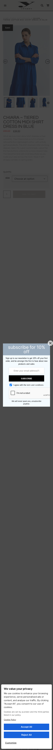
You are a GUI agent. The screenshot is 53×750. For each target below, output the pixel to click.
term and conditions (35, 385)
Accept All (26, 726)
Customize (10, 742)
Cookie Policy (10, 719)
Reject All (26, 734)
